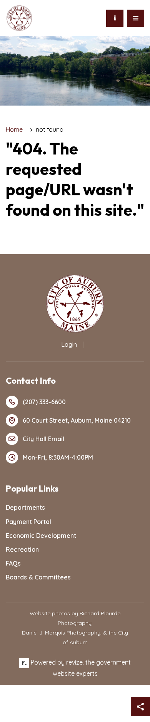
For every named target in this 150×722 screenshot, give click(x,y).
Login (69, 344)
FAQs (13, 563)
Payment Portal (28, 522)
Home (14, 129)
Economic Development (41, 535)
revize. (75, 662)
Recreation (22, 549)
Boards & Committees (38, 577)
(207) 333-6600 (44, 402)
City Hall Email (43, 439)
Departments (25, 507)
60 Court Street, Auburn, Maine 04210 (77, 420)
